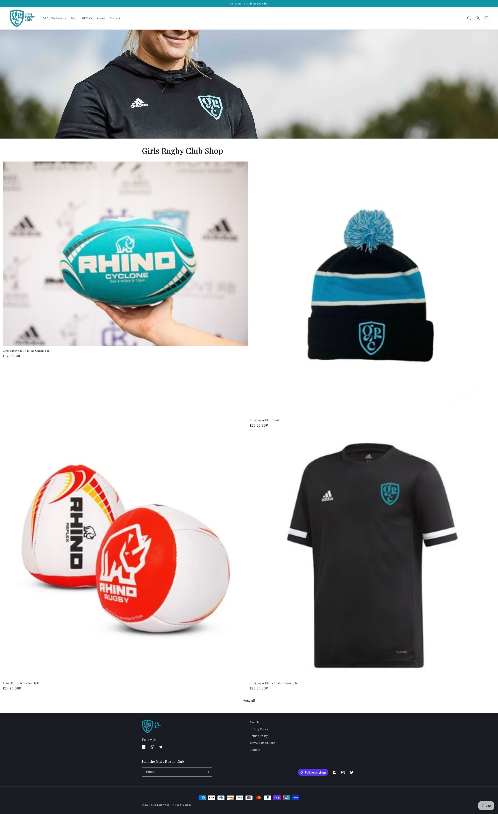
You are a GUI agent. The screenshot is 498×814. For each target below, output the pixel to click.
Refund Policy (259, 736)
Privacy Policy (259, 729)
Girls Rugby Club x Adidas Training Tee (274, 683)
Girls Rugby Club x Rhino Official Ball (26, 350)
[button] (469, 18)
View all (249, 700)
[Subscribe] (207, 772)
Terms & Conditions (262, 743)
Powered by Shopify (180, 805)
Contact (255, 749)
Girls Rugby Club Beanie (265, 420)
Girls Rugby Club (160, 805)
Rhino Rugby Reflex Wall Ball (21, 683)
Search (254, 722)
